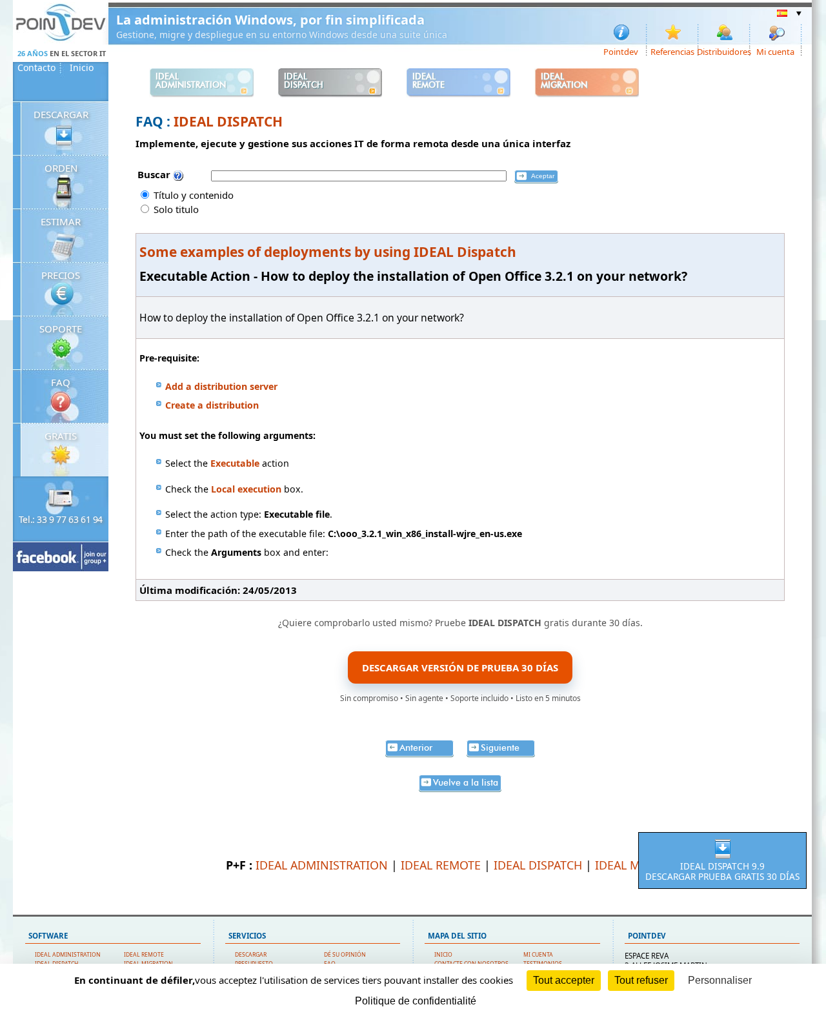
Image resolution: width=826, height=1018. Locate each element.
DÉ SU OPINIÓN (345, 955)
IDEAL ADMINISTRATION (322, 865)
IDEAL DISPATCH (228, 121)
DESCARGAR (61, 114)
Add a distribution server (221, 386)
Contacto (36, 68)
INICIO (443, 955)
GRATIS (61, 435)
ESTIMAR (61, 221)
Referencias (672, 51)
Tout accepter (563, 980)
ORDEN (61, 167)
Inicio (82, 68)
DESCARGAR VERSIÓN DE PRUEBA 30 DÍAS (460, 667)
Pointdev (620, 51)
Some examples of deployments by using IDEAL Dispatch (327, 252)
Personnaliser (720, 980)
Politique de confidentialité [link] (415, 1000)
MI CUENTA (538, 955)
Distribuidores (724, 51)
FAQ (60, 382)
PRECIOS (60, 275)
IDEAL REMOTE (441, 865)
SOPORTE (60, 328)
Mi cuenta (775, 51)
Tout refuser (641, 980)
